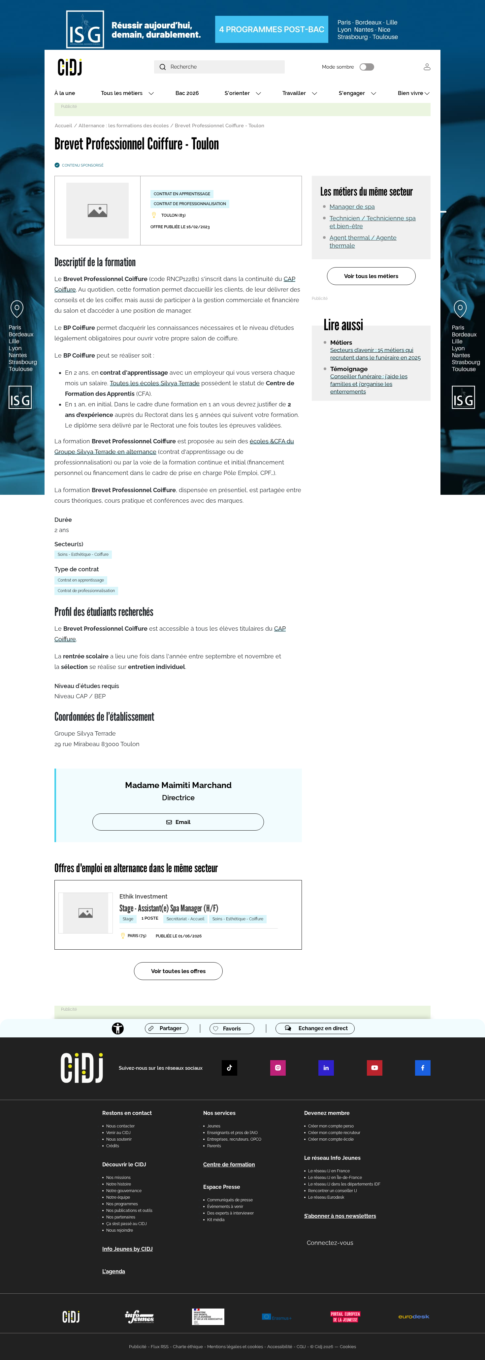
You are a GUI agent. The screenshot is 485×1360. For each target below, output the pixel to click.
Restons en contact (127, 1113)
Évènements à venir (225, 1206)
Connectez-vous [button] (330, 1242)
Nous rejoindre (119, 1230)
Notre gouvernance (124, 1190)
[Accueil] (85, 67)
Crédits (112, 1146)
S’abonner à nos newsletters (340, 1216)
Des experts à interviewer (230, 1213)
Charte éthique (188, 1346)
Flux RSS (160, 1346)
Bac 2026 (187, 93)
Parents (214, 1146)
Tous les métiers (122, 93)
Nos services (219, 1113)
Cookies (348, 1346)
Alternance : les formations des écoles (124, 126)
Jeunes (213, 1126)
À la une (64, 93)
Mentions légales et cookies (235, 1346)
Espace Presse (221, 1187)
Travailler (294, 93)
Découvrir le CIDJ (124, 1164)
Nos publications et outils (129, 1210)
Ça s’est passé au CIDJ (126, 1223)
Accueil (63, 126)
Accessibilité (279, 1346)
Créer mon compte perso (331, 1126)
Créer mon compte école (331, 1139)
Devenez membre (327, 1113)
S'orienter (237, 93)
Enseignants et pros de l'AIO (232, 1132)
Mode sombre (338, 67)
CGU (301, 1346)
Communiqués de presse (230, 1200)
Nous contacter (120, 1126)
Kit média (216, 1220)
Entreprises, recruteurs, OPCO (234, 1139)
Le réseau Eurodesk (326, 1197)
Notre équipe (118, 1197)
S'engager (352, 93)
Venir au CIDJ (118, 1132)
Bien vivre (410, 93)
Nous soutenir (119, 1139)
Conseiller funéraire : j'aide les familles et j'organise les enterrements (368, 384)
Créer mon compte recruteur (334, 1132)
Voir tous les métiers (371, 276)
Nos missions (118, 1177)
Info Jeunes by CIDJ (127, 1249)
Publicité (137, 1346)
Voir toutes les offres (178, 971)
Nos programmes (122, 1204)
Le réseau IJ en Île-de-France (335, 1177)
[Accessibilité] (118, 1028)
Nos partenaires (120, 1217)
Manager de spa (352, 206)
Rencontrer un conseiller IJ (332, 1190)
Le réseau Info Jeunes (332, 1158)
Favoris (232, 1029)
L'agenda (113, 1271)
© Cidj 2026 (321, 1346)
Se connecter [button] (427, 66)
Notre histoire (118, 1184)
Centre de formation (229, 1164)
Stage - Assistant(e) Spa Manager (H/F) (168, 908)
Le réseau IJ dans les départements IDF (344, 1184)
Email (183, 822)
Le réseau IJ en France (329, 1171)
